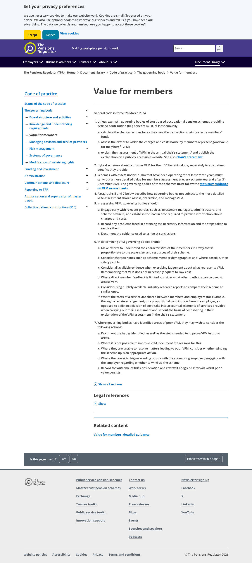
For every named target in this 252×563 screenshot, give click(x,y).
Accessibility (61, 554)
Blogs (133, 512)
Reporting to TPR (36, 189)
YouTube (187, 512)
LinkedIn (187, 504)
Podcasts (135, 537)
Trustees (85, 62)
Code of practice (121, 72)
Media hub (136, 496)
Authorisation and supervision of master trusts (53, 198)
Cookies (81, 554)
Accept (32, 35)
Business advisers (58, 62)
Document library (207, 62)
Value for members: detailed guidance (121, 434)
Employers (30, 62)
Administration (35, 176)
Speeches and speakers (146, 528)
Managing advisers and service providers (58, 142)
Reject (50, 35)
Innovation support (90, 520)
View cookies (69, 33)
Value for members (43, 135)
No (74, 459)
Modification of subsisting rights (52, 162)
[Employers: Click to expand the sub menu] (41, 61)
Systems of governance (45, 155)
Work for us (137, 488)
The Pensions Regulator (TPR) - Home (49, 72)
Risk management (41, 149)
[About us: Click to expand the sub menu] (115, 61)
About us (105, 62)
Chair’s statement (189, 157)
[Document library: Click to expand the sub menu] (223, 61)
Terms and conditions (125, 554)
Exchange (83, 496)
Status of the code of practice (45, 104)
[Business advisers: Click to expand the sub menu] (74, 61)
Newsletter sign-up (195, 480)
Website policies (35, 554)
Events (134, 520)
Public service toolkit (91, 512)
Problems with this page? (203, 459)
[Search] (219, 48)
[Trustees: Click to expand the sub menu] (94, 61)
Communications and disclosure (47, 183)
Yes (63, 459)
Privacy (98, 554)
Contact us (137, 480)
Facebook (188, 488)
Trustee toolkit (87, 504)
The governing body (151, 72)
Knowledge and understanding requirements (50, 126)
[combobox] (194, 48)
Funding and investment (42, 169)
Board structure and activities (50, 117)
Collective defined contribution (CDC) (50, 207)
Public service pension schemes (99, 480)
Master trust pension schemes (98, 488)
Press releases (139, 504)
